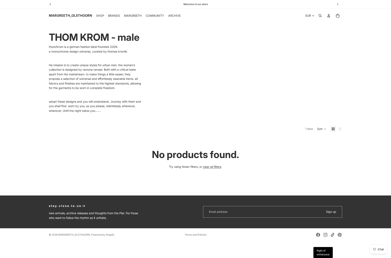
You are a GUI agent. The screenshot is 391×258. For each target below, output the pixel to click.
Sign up (331, 211)
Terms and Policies (195, 234)
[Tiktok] (332, 234)
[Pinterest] (339, 234)
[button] (321, 128)
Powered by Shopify (102, 234)
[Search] (320, 15)
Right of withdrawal (323, 252)
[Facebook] (318, 234)
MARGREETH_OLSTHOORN (74, 234)
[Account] (328, 15)
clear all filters (212, 166)
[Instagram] (325, 234)
